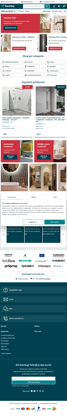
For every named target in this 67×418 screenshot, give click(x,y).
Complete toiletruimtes (8, 338)
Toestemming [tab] (12, 197)
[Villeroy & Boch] (42, 255)
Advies (27, 11)
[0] (58, 6)
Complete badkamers (7, 335)
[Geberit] (58, 260)
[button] (15, 234)
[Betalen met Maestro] (23, 408)
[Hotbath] (58, 255)
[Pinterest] (37, 391)
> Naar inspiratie (6, 353)
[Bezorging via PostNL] (54, 409)
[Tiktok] (43, 391)
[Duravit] (27, 266)
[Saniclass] (25, 255)
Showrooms (47, 11)
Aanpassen (32, 222)
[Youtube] (35, 391)
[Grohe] (8, 255)
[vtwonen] (44, 266)
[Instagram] (40, 391)
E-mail (11, 299)
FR (62, 2)
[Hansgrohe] (25, 260)
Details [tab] (33, 197)
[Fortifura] (8, 260)
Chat (10, 309)
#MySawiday (5, 349)
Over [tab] (55, 197)
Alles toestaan (54, 222)
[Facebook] (32, 391)
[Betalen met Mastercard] (28, 408)
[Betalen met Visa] (18, 408)
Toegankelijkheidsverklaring (48, 403)
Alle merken (57, 266)
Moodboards (5, 341)
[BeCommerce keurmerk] (49, 408)
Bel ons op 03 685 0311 (16, 318)
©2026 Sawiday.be (15, 403)
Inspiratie (21, 11)
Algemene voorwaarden (30, 403)
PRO (65, 11)
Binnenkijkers (5, 344)
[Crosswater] (42, 260)
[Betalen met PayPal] (39, 409)
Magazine (4, 346)
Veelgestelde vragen (15, 290)
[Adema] (11, 266)
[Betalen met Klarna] (44, 408)
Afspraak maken (57, 11)
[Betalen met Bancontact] (33, 408)
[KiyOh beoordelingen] (12, 408)
